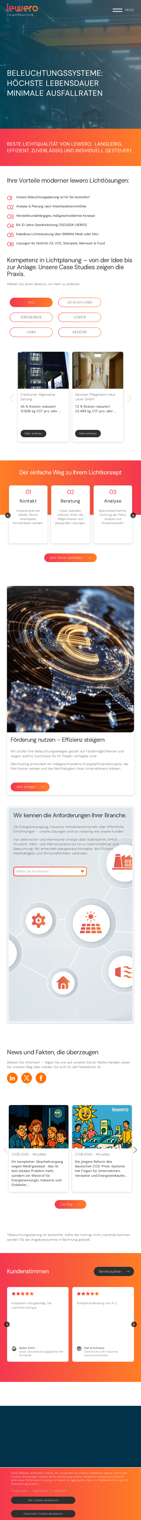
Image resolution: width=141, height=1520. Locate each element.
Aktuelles (39, 1154)
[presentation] (135, 1150)
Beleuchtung (25, 14)
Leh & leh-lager (79, 302)
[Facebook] (41, 1078)
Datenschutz (40, 1490)
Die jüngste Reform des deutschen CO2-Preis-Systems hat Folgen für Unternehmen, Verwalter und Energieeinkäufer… (101, 1168)
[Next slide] (129, 398)
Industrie (80, 332)
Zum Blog (66, 1204)
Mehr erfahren (33, 433)
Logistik (79, 317)
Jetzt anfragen (26, 787)
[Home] (22, 7)
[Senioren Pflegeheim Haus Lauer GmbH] (97, 370)
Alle (31, 302)
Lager (31, 332)
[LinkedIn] (12, 1078)
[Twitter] (26, 1078)
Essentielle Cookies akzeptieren (43, 1513)
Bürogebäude (31, 317)
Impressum (60, 1490)
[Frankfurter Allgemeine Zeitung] (43, 370)
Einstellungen (19, 1490)
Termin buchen (109, 1271)
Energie (12, 14)
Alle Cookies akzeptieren (43, 1500)
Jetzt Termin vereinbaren (66, 557)
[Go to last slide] (12, 398)
